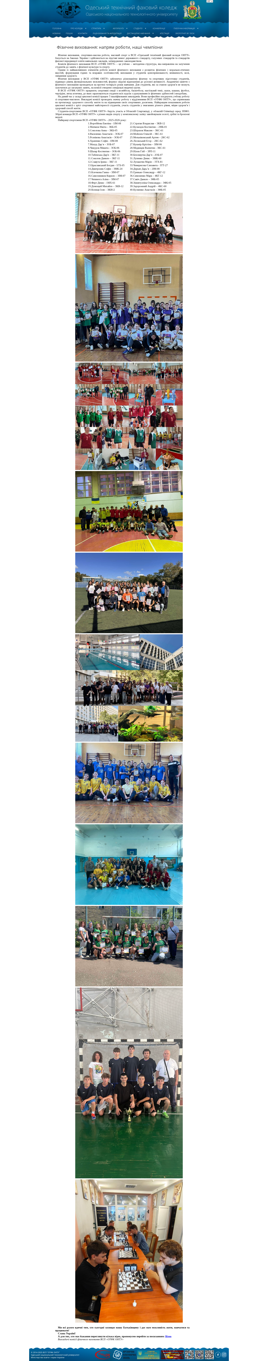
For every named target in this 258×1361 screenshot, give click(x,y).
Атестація (164, 33)
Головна (56, 28)
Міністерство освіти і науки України (47, 1357)
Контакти (82, 33)
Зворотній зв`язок (184, 33)
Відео (168, 1336)
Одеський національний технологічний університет (55, 1355)
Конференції (159, 28)
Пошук (69, 33)
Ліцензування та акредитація (107, 33)
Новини (56, 33)
